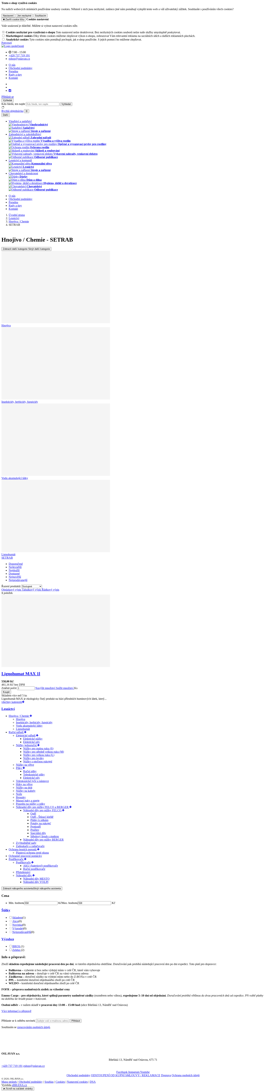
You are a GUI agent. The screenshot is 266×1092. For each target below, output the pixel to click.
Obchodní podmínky (20, 68)
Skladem (17, 917)
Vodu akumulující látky (29, 725)
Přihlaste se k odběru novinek (18, 1020)
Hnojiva (20, 719)
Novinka (17, 924)
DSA (93, 1081)
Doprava (166, 1075)
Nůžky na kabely (25, 790)
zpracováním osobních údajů (33, 1027)
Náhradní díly (24, 875)
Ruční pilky (30, 771)
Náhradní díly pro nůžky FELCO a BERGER (42, 807)
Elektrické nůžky (33, 738)
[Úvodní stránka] (12, 46)
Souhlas (49, 1081)
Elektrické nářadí (26, 735)
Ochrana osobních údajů (186, 1075)
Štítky (5, 910)
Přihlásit (75, 1020)
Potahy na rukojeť (40, 823)
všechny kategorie (11, 702)
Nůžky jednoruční (26, 745)
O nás (12, 64)
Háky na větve (24, 784)
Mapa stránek (9, 1081)
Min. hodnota (16, 902)
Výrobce (7, 939)
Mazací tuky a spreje (27, 800)
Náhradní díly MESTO (36, 878)
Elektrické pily (31, 741)
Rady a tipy (15, 74)
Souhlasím (40, 15)
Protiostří (35, 826)
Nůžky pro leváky (33, 758)
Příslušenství (23, 872)
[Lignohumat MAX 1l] (55, 666)
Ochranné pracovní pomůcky (25, 855)
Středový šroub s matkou (44, 836)
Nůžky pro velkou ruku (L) (38, 755)
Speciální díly (38, 833)
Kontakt (13, 77)
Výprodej (17, 928)
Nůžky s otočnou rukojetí (37, 761)
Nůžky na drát (24, 787)
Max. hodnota (70, 902)
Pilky (19, 768)
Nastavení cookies (77, 1081)
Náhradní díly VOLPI (35, 881)
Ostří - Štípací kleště (41, 816)
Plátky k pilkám (39, 820)
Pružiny (34, 829)
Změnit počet (8, 688)
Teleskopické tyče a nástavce (32, 781)
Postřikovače (16, 859)
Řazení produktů (11, 586)
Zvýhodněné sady (26, 842)
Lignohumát (23, 728)
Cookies (60, 1081)
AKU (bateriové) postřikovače (40, 865)
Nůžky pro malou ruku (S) (38, 748)
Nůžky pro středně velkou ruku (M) (43, 751)
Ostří (33, 813)
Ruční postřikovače (34, 868)
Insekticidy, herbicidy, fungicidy (34, 722)
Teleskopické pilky (34, 774)
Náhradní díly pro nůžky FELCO (42, 810)
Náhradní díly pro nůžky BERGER (43, 839)
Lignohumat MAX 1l (20, 673)
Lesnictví (8, 709)
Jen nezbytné (24, 15)
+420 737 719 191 (12, 1065)
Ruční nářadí (16, 732)
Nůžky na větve (25, 764)
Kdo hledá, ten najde (13, 103)
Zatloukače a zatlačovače (30, 846)
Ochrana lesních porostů (23, 849)
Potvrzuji (6, 42)
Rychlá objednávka (12, 110)
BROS (16, 946)
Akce (15, 921)
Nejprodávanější (21, 932)
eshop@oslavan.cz (34, 1065)
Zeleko (16, 949)
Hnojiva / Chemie (19, 715)
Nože (19, 794)
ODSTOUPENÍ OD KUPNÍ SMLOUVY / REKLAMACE (125, 1075)
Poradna (13, 71)
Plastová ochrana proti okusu (32, 852)
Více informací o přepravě (16, 1011)
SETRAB (7, 557)
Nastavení (8, 15)
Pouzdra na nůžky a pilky (30, 803)
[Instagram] (10, 90)
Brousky (21, 797)
